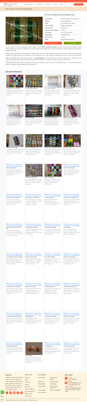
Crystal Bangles (41, 386)
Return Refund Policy (30, 391)
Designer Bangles (54, 381)
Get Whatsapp (73, 43)
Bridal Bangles (41, 384)
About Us (31, 4)
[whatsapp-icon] (2, 392)
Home (26, 4)
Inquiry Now (79, 4)
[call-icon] (2, 400)
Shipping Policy (28, 394)
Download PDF (53, 43)
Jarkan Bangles (41, 390)
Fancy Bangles (41, 377)
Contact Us (63, 4)
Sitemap (27, 384)
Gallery (55, 4)
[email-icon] (2, 396)
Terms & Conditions (29, 389)
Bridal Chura (41, 381)
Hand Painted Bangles (55, 390)
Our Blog (48, 4)
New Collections (42, 392)
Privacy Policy (28, 396)
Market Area (28, 387)
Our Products (40, 4)
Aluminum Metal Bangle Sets (54, 387)
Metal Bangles (53, 384)
